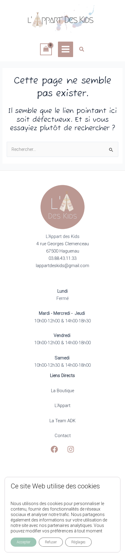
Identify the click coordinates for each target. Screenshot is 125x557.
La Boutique (62, 390)
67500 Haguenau (62, 251)
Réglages (78, 542)
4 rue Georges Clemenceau (62, 243)
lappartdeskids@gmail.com (62, 265)
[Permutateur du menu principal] (65, 49)
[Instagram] (70, 449)
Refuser (51, 542)
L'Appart (62, 405)
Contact (63, 435)
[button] (82, 50)
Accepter (23, 542)
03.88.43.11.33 (62, 258)
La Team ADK (62, 420)
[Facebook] (54, 449)
